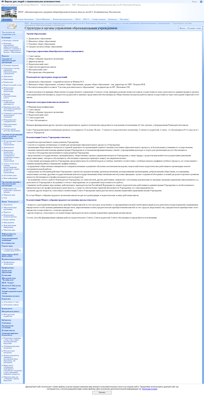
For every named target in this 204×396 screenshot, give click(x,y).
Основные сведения (11, 65)
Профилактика (8, 268)
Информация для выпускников (9, 234)
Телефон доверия (98, 19)
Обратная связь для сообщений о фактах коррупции (11, 378)
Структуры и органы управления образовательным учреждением (11, 70)
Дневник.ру (112, 19)
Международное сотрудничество (10, 120)
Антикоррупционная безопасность (10, 334)
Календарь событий (11, 40)
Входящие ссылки (194, 28)
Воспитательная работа (11, 259)
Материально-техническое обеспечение (9, 89)
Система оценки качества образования (12, 130)
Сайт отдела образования (23, 19)
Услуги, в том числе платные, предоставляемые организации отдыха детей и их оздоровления (11, 168)
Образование (8, 79)
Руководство (8, 82)
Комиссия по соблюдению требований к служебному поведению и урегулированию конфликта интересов (13, 369)
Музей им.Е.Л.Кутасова (11, 286)
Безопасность (7, 308)
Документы (8, 76)
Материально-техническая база (10, 216)
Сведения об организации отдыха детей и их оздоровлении (12, 136)
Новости (5, 56)
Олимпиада (6, 323)
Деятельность (9, 147)
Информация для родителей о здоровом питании (12, 190)
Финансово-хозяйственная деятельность (9, 102)
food (5, 198)
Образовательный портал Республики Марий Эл (19, 5)
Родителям (6, 299)
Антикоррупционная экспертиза (11, 347)
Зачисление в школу (11, 305)
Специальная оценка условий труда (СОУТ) (12, 250)
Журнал (182, 28)
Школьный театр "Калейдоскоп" (9, 279)
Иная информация (10, 178)
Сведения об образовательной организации (8, 60)
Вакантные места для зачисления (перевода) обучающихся (12, 108)
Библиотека (6, 320)
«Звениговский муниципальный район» (55, 5)
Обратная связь (9, 195)
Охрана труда (7, 246)
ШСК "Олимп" (8, 283)
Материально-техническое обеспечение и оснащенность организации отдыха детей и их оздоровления (11, 155)
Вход (194, 2)
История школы (8, 330)
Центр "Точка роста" (10, 202)
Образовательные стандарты (10, 125)
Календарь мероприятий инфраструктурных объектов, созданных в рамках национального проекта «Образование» (13, 48)
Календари (6, 37)
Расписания (6, 275)
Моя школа (124, 19)
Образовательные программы (10, 208)
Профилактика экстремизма (9, 263)
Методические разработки (9, 315)
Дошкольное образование (7, 271)
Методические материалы (9, 351)
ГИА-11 (86, 19)
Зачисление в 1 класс (11, 302)
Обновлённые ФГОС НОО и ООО (10, 255)
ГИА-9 (77, 19)
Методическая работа (10, 311)
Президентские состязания (8, 326)
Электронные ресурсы (11, 296)
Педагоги (7, 212)
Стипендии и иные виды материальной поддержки (13, 115)
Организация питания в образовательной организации (11, 183)
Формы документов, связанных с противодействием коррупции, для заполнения (11, 359)
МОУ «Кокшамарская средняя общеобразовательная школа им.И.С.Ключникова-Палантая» (106, 5)
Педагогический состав (13, 85)
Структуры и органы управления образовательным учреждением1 (139, 23)
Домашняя (6, 19)
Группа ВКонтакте (43, 19)
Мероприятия (9, 222)
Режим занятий (9, 220)
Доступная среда (10, 175)
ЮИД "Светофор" (9, 288)
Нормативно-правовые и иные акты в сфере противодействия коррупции (12, 340)
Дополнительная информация (10, 226)
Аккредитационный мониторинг (10, 239)
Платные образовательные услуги (10, 96)
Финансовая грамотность (62, 19)
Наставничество (8, 243)
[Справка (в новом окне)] (201, 1)
